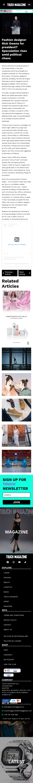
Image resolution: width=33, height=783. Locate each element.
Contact (7, 625)
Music (6, 592)
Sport (6, 601)
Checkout (8, 655)
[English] (29, 4)
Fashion (7, 578)
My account (9, 659)
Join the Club (10, 664)
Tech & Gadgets (11, 597)
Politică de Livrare (12, 641)
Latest (7, 573)
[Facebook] (8, 562)
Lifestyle (8, 587)
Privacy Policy (10, 620)
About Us (8, 630)
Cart (6, 650)
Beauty (7, 582)
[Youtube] (19, 562)
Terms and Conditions (14, 615)
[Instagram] (13, 562)
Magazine (8, 606)
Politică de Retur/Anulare (16, 636)
